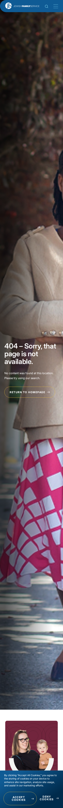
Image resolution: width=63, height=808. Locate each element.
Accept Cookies (19, 798)
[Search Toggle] (46, 7)
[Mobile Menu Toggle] (55, 6)
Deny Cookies (47, 798)
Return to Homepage (28, 392)
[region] (31, 789)
